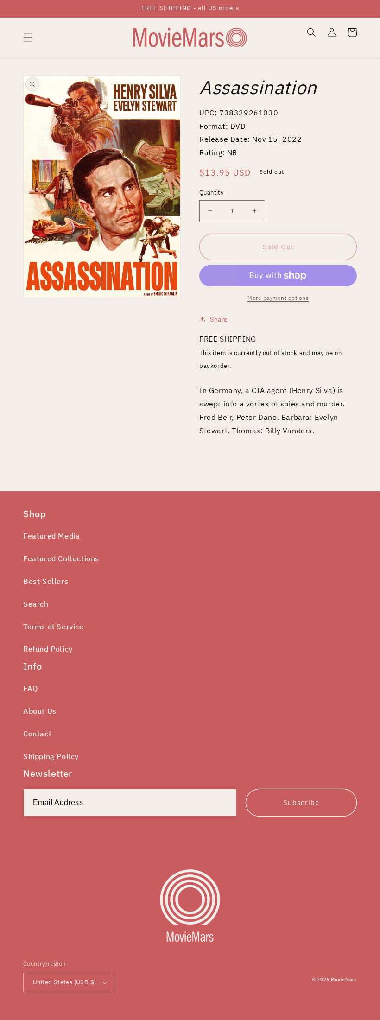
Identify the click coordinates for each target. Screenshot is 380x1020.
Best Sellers (45, 581)
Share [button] (219, 319)
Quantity (211, 192)
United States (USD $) (64, 982)
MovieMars (344, 979)
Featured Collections (61, 558)
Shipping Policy (51, 756)
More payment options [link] (278, 297)
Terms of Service (53, 626)
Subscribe (301, 802)
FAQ (30, 688)
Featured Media (51, 535)
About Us (40, 711)
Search (36, 603)
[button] (28, 37)
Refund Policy (48, 648)
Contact (37, 733)
